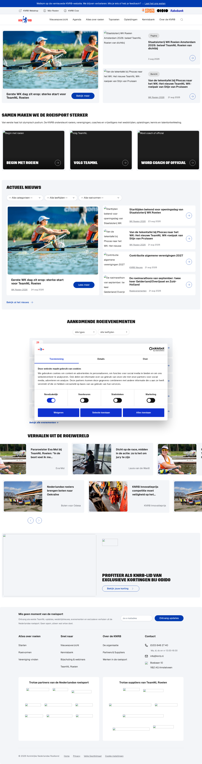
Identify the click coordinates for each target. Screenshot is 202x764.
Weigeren (58, 412)
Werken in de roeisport (115, 659)
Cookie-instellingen (114, 756)
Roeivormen (24, 652)
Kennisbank (148, 19)
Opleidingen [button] (130, 19)
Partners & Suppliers (114, 652)
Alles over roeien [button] (95, 19)
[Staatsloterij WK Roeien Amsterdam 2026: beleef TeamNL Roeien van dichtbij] (192, 58)
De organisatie (110, 645)
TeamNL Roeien (69, 666)
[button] (182, 19)
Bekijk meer (83, 95)
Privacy (76, 756)
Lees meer (84, 284)
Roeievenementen (138, 290)
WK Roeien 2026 (156, 97)
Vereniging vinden (28, 659)
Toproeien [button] (114, 19)
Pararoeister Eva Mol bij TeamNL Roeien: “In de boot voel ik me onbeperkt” (33, 453)
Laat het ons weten (155, 3)
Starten (22, 645)
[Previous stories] (31, 520)
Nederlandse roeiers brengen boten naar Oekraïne (73, 490)
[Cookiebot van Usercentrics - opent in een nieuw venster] (151, 349)
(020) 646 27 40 (159, 645)
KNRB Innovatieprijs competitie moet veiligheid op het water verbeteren (158, 490)
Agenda (77, 19)
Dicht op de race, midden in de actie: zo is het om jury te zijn (119, 453)
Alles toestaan (143, 412)
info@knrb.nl (157, 656)
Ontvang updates (169, 618)
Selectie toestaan (101, 412)
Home (67, 756)
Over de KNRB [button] (167, 19)
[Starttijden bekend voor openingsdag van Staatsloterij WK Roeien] (189, 216)
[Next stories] (39, 520)
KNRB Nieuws (136, 267)
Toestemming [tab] (57, 359)
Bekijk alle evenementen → (44, 422)
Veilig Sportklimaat (93, 756)
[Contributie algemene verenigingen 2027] (189, 262)
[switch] (84, 400)
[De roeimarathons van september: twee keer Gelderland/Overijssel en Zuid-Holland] (189, 285)
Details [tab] (101, 359)
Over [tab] (145, 359)
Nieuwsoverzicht (59, 19)
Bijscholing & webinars (73, 659)
